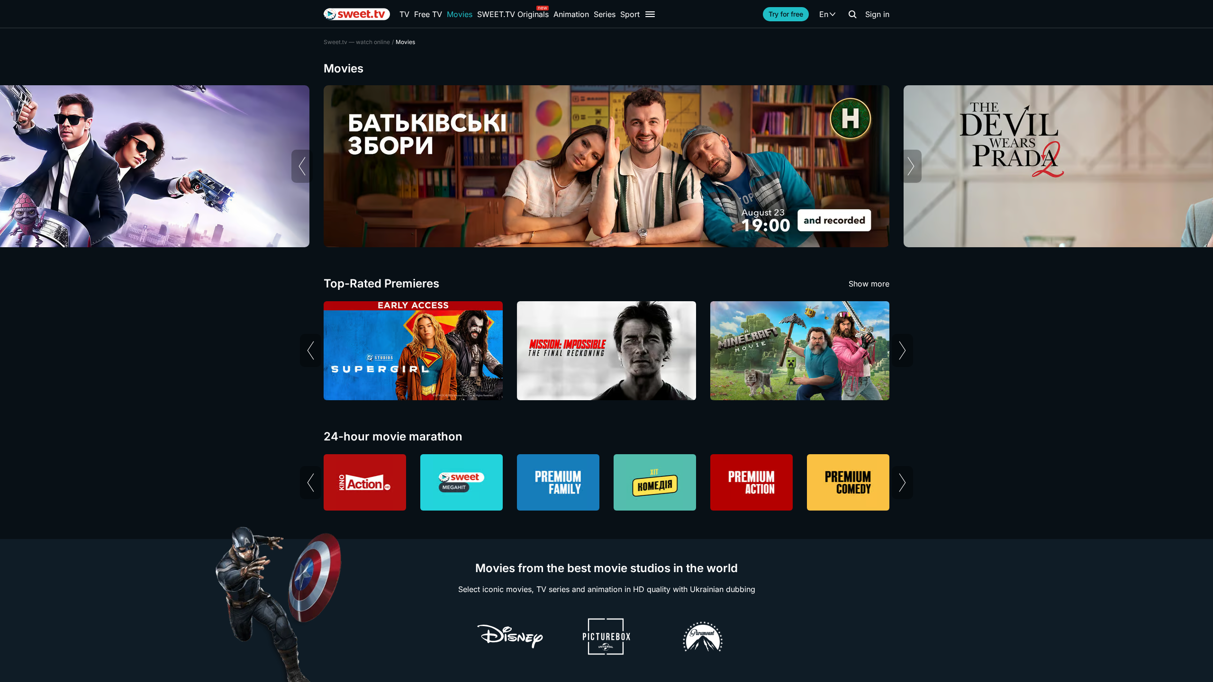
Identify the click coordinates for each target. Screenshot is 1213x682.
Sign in (877, 14)
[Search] (852, 14)
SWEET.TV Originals (513, 14)
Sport (630, 14)
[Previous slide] (302, 166)
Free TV (428, 14)
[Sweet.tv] (357, 14)
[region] (606, 166)
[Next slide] (911, 166)
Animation (571, 14)
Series (605, 14)
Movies (459, 14)
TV (404, 14)
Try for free (786, 14)
